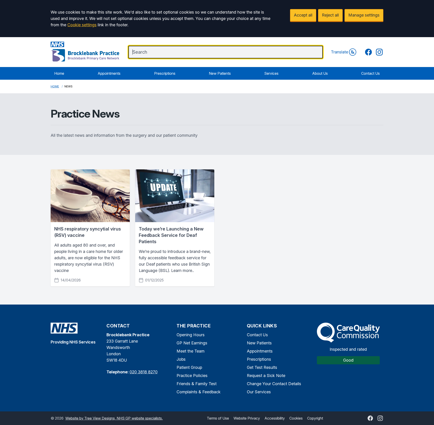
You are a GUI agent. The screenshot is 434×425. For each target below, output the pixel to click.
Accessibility (274, 418)
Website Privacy (247, 418)
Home (59, 73)
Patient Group (189, 367)
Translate (339, 52)
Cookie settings (82, 24)
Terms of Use (218, 418)
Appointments (109, 73)
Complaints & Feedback (199, 391)
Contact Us (370, 73)
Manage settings (364, 15)
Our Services (259, 391)
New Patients (220, 73)
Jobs (181, 359)
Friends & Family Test (197, 383)
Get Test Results (262, 367)
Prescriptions (164, 73)
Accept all (303, 15)
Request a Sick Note (266, 375)
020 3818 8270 (144, 372)
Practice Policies (192, 375)
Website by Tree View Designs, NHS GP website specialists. (114, 418)
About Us (320, 73)
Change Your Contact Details (274, 383)
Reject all (330, 15)
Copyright (315, 418)
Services (271, 73)
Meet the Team (191, 351)
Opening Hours (191, 334)
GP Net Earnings (192, 343)
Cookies (296, 418)
